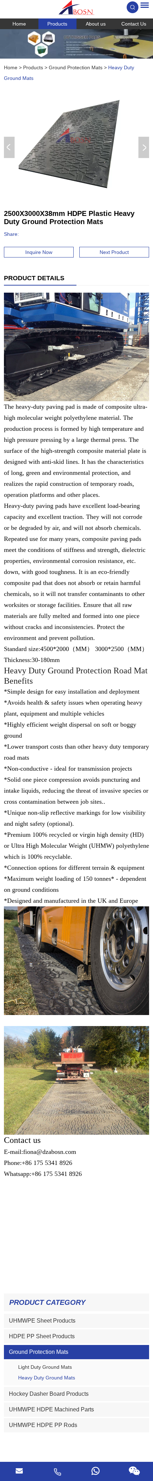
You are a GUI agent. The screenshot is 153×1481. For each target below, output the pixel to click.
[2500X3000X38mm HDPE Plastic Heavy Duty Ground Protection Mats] (75, 147)
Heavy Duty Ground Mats (46, 1377)
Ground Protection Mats (75, 67)
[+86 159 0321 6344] (95, 1471)
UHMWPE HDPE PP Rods (43, 1425)
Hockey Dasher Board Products (49, 1394)
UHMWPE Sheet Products (42, 1321)
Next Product (114, 252)
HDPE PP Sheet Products (42, 1336)
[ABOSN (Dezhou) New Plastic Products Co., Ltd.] (76, 7)
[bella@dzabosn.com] (19, 1471)
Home (19, 24)
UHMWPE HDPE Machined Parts (51, 1409)
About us (96, 24)
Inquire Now (38, 252)
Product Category (47, 1302)
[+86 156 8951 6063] (57, 1471)
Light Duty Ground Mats (45, 1367)
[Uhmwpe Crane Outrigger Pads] (76, 44)
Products (57, 24)
